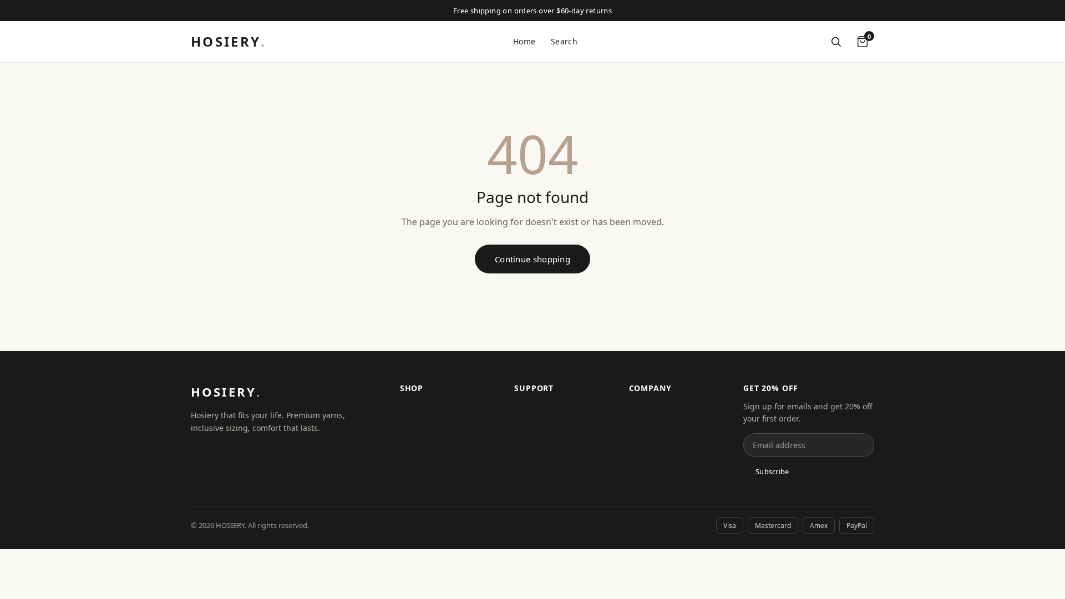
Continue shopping (532, 259)
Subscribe (772, 471)
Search (564, 41)
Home (524, 41)
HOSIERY (228, 41)
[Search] (836, 41)
